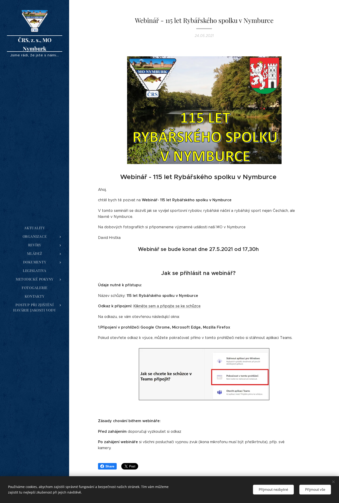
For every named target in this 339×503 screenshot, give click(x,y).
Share (109, 466)
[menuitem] (34, 228)
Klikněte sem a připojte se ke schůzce (167, 306)
